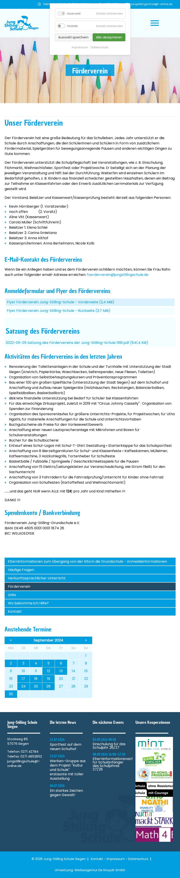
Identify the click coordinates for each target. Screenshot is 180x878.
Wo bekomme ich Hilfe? (28, 603)
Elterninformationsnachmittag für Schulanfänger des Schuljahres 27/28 (111, 764)
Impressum (116, 859)
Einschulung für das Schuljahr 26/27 (109, 745)
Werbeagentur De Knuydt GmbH (99, 870)
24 (23, 686)
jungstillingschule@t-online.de (151, 4)
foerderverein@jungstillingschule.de (117, 274)
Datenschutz (138, 859)
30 (11, 694)
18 (36, 678)
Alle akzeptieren (109, 37)
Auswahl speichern (73, 37)
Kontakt (15, 611)
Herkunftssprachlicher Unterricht (37, 578)
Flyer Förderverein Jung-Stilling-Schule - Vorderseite (60, 302)
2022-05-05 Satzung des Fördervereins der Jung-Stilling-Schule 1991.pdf (77, 342)
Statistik (72, 26)
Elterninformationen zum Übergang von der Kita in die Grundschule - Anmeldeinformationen (87, 561)
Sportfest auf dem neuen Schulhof (65, 746)
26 (48, 686)
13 (61, 670)
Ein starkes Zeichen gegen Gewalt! (66, 792)
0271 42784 (29, 751)
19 (48, 678)
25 (36, 686)
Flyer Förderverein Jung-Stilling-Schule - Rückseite (58, 310)
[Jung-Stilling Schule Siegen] (21, 23)
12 (48, 670)
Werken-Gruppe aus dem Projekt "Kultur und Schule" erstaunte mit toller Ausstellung (68, 770)
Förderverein (19, 586)
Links (12, 594)
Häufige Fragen (21, 569)
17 (23, 678)
